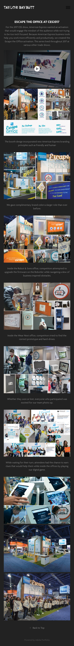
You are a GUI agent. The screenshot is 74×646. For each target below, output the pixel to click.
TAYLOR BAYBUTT (19, 7)
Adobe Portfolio (42, 640)
